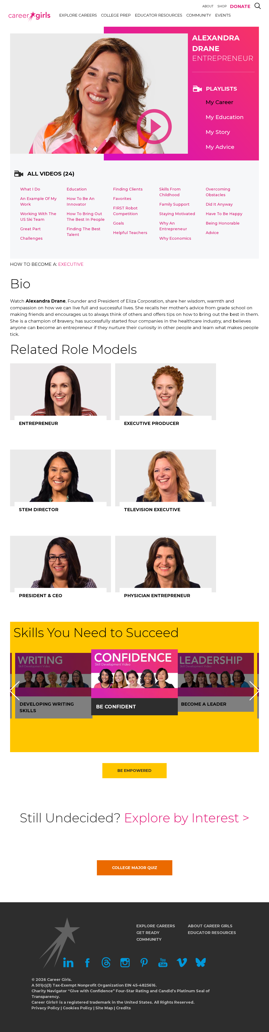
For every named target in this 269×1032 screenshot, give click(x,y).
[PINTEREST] (144, 966)
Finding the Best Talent (83, 232)
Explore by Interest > (186, 818)
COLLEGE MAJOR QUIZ (134, 867)
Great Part (30, 229)
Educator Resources (158, 15)
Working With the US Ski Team (38, 217)
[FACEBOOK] (87, 966)
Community (198, 15)
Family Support (174, 204)
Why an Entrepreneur (173, 226)
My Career (219, 102)
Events (223, 15)
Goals (118, 223)
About (207, 6)
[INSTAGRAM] (125, 966)
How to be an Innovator (81, 201)
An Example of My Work (38, 201)
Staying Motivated (177, 214)
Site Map (104, 1008)
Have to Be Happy (224, 214)
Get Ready (147, 932)
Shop (222, 6)
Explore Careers (78, 15)
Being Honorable (223, 223)
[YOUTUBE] (163, 966)
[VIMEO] (182, 966)
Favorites (122, 198)
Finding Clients (127, 189)
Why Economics (175, 238)
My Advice (220, 147)
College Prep (116, 15)
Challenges (31, 238)
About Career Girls (210, 926)
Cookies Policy (77, 1008)
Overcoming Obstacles (218, 192)
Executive (71, 264)
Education (77, 189)
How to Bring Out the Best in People (86, 217)
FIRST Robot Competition (125, 211)
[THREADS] (106, 966)
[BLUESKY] (200, 966)
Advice (212, 232)
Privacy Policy (46, 1008)
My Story (218, 132)
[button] (14, 691)
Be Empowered (134, 770)
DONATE (240, 6)
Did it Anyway (219, 204)
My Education (225, 117)
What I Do (30, 189)
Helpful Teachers (130, 232)
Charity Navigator (49, 991)
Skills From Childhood (170, 192)
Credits (123, 1008)
